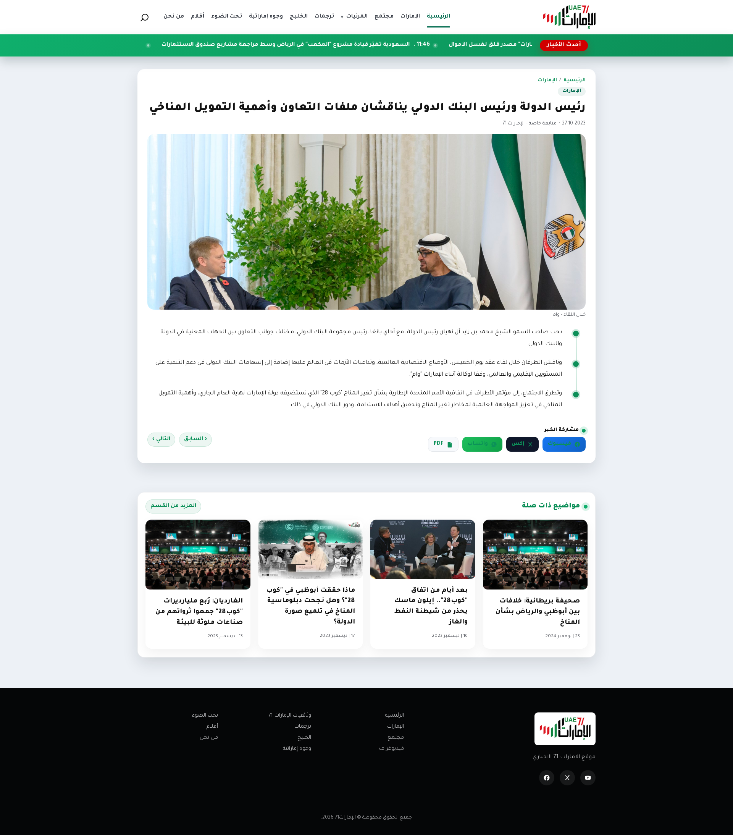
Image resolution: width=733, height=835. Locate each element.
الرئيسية (574, 80)
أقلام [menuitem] (197, 17)
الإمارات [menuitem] (410, 17)
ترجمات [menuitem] (324, 17)
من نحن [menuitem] (173, 17)
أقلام (212, 727)
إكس (518, 444)
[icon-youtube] (588, 777)
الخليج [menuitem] (299, 17)
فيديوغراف (391, 749)
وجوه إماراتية (297, 749)
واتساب (478, 444)
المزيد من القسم (173, 506)
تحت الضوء (205, 716)
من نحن (209, 738)
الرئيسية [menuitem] (438, 17)
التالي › (161, 439)
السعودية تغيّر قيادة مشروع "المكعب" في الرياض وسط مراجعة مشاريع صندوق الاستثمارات (341, 45)
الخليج (304, 738)
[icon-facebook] (546, 777)
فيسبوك (559, 444)
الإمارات (547, 80)
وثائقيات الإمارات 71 (289, 716)
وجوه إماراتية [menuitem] (266, 17)
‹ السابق (195, 439)
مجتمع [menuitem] (384, 17)
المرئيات (354, 17)
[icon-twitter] (567, 777)
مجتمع (395, 738)
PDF (439, 444)
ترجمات (302, 727)
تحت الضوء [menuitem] (226, 17)
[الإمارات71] (569, 17)
